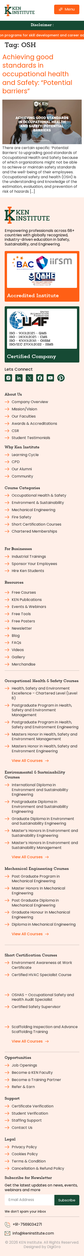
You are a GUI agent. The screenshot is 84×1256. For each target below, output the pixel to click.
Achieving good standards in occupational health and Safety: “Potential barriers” (37, 74)
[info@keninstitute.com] (7, 1233)
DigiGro (54, 1246)
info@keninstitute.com (33, 1233)
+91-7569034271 (27, 1224)
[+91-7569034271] (7, 1225)
